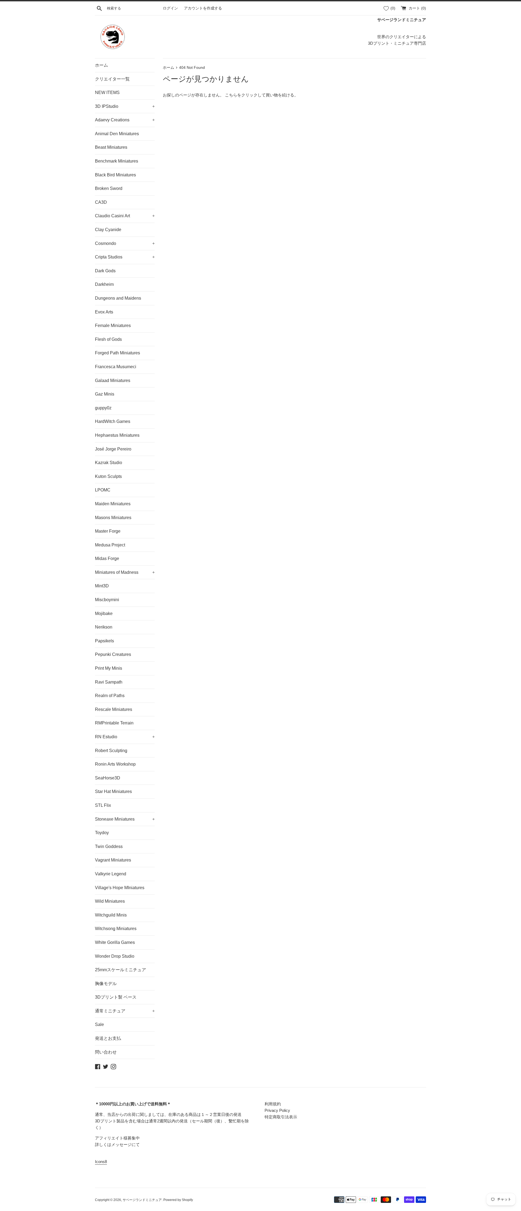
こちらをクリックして (245, 95)
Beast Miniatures (111, 147)
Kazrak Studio (108, 462)
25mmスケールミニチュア (120, 969)
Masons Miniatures (113, 517)
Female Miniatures (113, 325)
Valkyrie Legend (110, 874)
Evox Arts (104, 312)
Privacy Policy (277, 1110)
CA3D (101, 202)
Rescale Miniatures (113, 709)
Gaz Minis (104, 394)
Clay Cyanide (108, 229)
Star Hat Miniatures (113, 791)
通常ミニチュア (125, 1011)
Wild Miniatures (110, 901)
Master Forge (107, 531)
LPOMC (102, 490)
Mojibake (104, 613)
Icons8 (101, 1161)
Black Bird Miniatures (115, 175)
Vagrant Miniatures (113, 860)
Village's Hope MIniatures (119, 887)
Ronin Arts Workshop (115, 764)
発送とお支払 (108, 1038)
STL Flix (103, 805)
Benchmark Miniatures (116, 161)
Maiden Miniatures (113, 503)
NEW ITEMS (107, 92)
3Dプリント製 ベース (115, 997)
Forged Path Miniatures (117, 353)
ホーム (101, 65)
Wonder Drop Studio (114, 956)
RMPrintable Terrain (114, 723)
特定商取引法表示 (281, 1117)
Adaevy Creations (125, 120)
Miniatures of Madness (125, 572)
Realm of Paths (110, 695)
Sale (99, 1024)
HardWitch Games (112, 421)
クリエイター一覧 (112, 79)
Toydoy (102, 832)
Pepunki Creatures (113, 654)
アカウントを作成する (203, 8)
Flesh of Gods (108, 339)
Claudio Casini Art (125, 215)
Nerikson (103, 627)
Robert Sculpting (111, 750)
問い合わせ (106, 1052)
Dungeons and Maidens (118, 298)
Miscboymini (107, 599)
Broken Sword (108, 188)
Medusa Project (110, 545)
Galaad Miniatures (112, 380)
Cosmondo (125, 243)
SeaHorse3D (107, 778)
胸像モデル (106, 983)
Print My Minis (108, 668)
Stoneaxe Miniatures (125, 819)
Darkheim (104, 284)
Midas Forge (107, 558)
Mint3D (102, 586)
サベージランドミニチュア (142, 1200)
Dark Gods (105, 270)
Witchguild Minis (111, 915)
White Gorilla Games (115, 942)
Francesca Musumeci (115, 366)
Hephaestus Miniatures (117, 435)
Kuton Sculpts (108, 476)
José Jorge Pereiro (113, 449)
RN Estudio (125, 736)
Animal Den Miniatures (117, 133)
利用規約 (273, 1104)
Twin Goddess (109, 846)
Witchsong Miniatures (115, 928)
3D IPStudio (125, 106)
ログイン (170, 8)
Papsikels (104, 641)
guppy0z (103, 408)
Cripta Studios (125, 257)
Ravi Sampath (108, 682)
